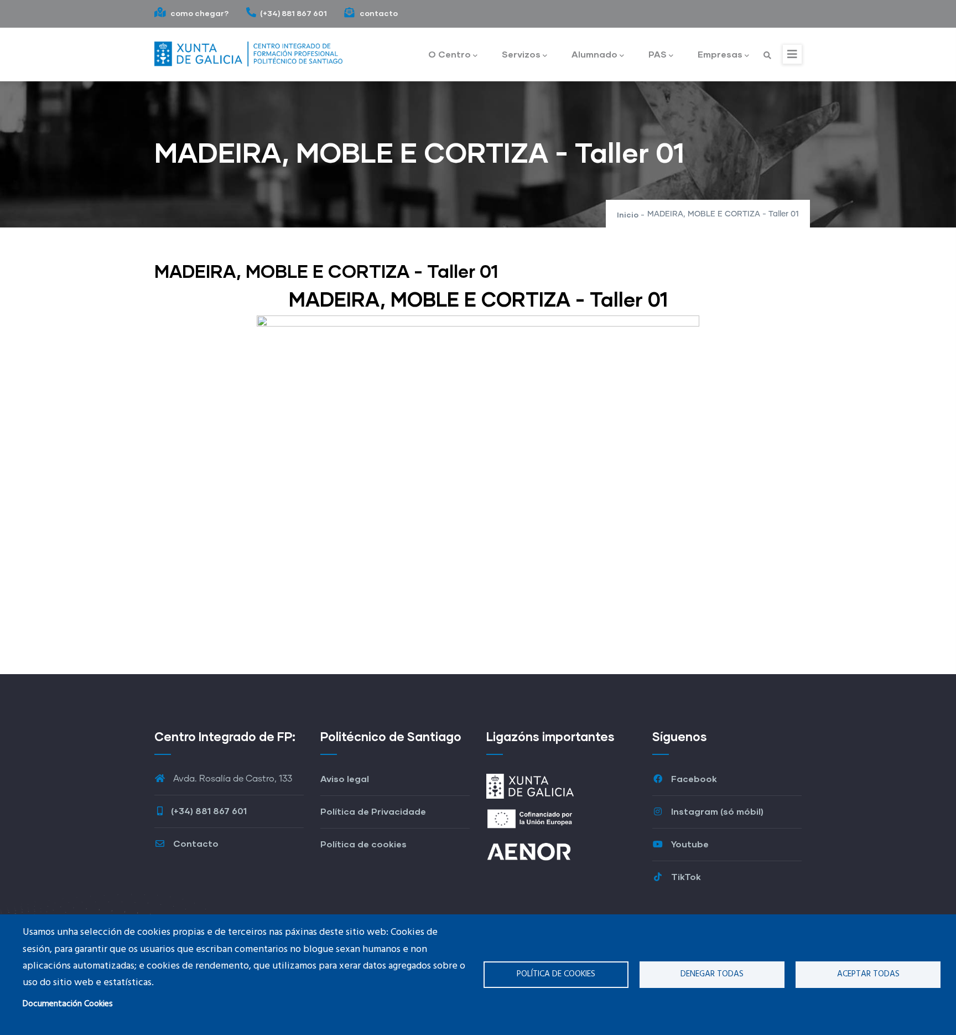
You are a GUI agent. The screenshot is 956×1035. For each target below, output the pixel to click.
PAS (657, 54)
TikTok (685, 876)
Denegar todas (712, 974)
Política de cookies (556, 974)
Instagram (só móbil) (716, 811)
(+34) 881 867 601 (293, 13)
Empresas (720, 54)
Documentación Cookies (68, 1004)
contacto (378, 13)
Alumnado (594, 54)
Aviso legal (344, 778)
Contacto (195, 843)
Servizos (521, 54)
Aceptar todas (868, 974)
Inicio (627, 214)
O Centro (449, 54)
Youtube (689, 844)
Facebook (693, 778)
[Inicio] (248, 51)
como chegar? (199, 13)
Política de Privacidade (373, 811)
